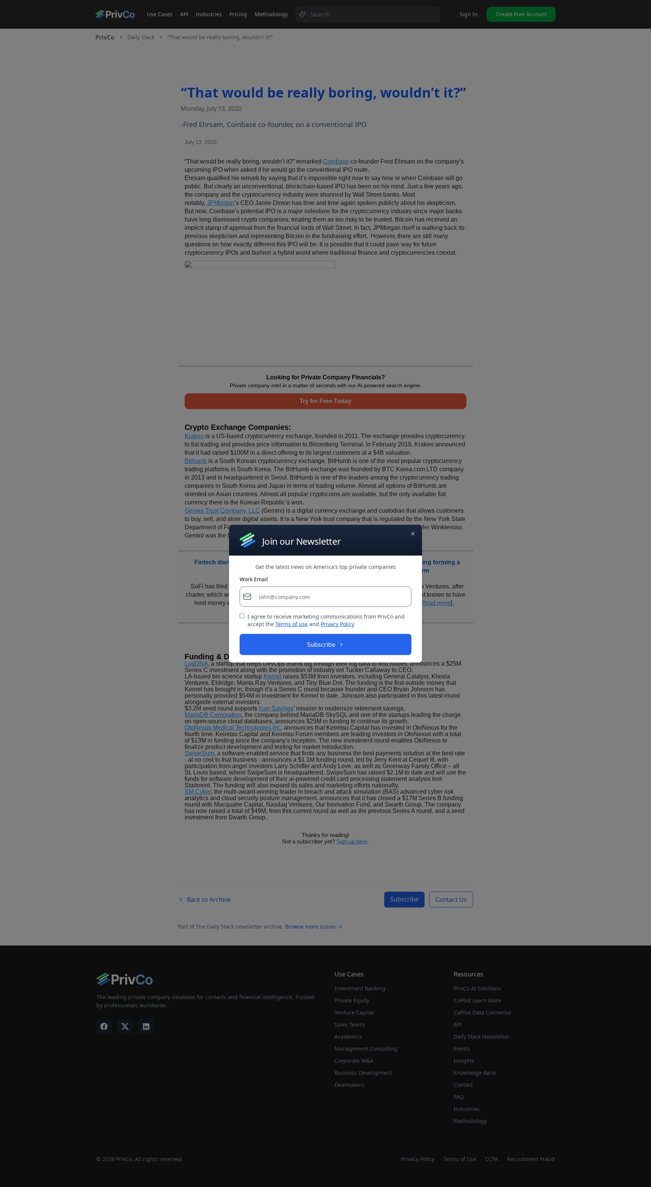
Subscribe (321, 644)
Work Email (254, 579)
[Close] (413, 533)
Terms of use (291, 624)
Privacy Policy (337, 624)
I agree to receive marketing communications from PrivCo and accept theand (326, 620)
